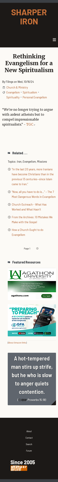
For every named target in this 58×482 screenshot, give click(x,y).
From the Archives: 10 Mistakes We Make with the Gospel (32, 219)
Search (29, 444)
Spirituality (12, 97)
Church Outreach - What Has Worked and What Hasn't (29, 206)
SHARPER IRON (29, 16)
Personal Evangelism (35, 97)
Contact (29, 437)
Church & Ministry (17, 87)
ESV (23, 400)
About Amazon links (17, 342)
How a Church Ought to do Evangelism (27, 232)
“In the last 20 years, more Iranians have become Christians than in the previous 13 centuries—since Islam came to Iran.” (33, 176)
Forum (29, 450)
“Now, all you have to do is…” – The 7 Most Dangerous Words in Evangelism (34, 194)
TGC (29, 124)
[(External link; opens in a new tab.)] (32, 283)
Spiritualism (30, 92)
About (29, 431)
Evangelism (13, 92)
